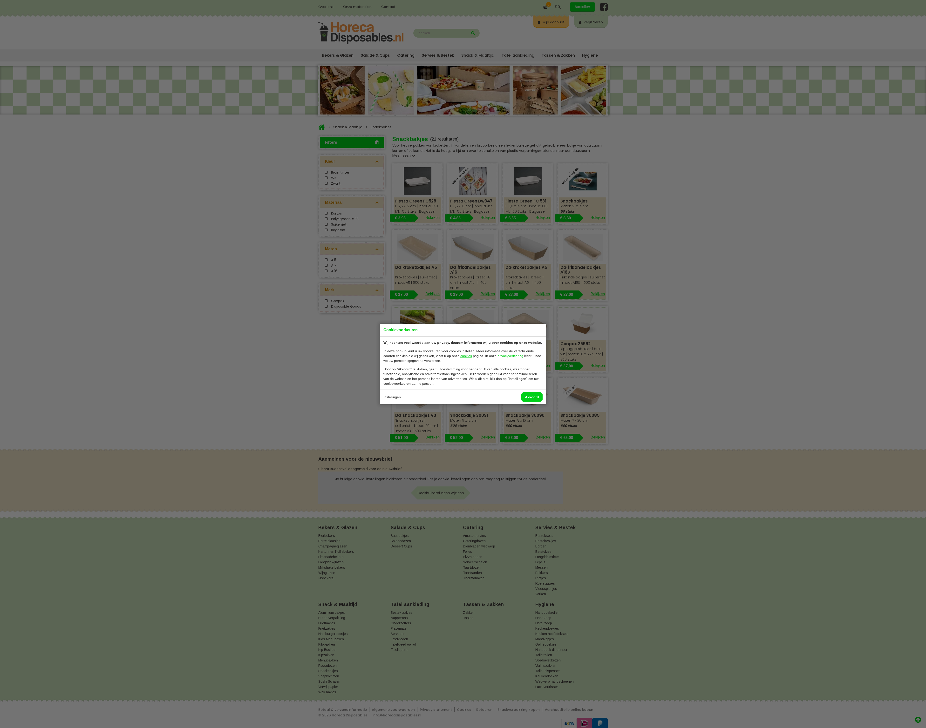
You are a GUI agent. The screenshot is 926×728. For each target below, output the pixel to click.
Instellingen (392, 397)
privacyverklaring (510, 356)
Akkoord (532, 397)
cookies (466, 356)
